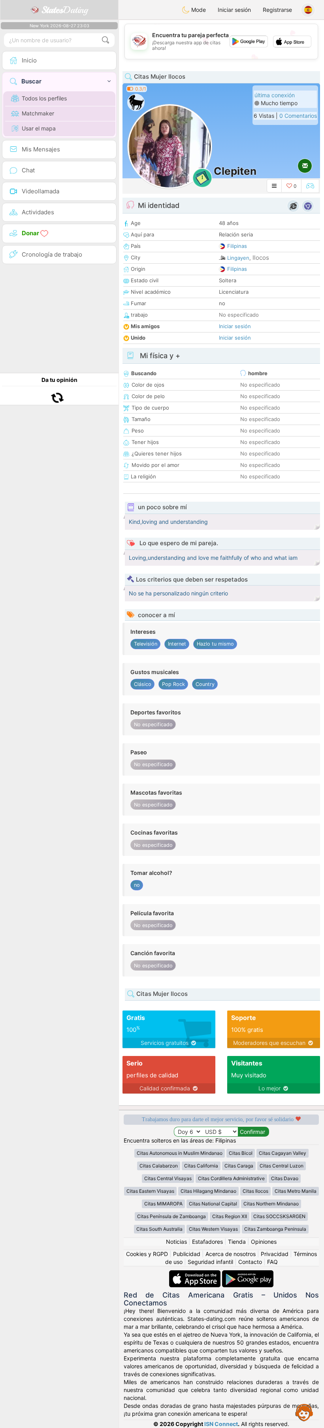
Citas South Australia (159, 1229)
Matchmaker (38, 113)
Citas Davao (284, 1178)
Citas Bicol (240, 1153)
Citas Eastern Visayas (150, 1191)
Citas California (201, 1166)
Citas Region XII (229, 1216)
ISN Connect (221, 1423)
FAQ (272, 1261)
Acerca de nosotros (230, 1253)
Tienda (237, 1241)
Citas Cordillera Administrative (231, 1178)
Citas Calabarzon (158, 1166)
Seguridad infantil (210, 1261)
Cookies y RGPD (147, 1253)
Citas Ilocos (255, 1191)
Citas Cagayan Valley (282, 1153)
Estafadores (207, 1241)
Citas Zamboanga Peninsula (275, 1229)
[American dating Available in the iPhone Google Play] (247, 1274)
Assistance (304, 1412)
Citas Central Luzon (281, 1166)
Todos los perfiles (44, 98)
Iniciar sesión (234, 9)
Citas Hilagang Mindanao (208, 1191)
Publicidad (186, 1253)
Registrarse (277, 9)
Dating (64, 10)
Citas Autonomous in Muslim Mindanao (179, 1153)
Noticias (176, 1241)
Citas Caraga (238, 1166)
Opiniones (264, 1241)
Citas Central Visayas (168, 1178)
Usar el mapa (39, 128)
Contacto (250, 1261)
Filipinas (237, 246)
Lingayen (238, 258)
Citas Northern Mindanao (271, 1204)
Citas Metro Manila (295, 1191)
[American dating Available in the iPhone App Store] (195, 1274)
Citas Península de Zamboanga (171, 1216)
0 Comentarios (298, 115)
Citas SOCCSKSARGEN (279, 1216)
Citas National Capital (213, 1204)
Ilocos (260, 257)
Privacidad (274, 1253)
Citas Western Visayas (213, 1229)
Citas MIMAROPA (163, 1204)
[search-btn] (105, 40)
